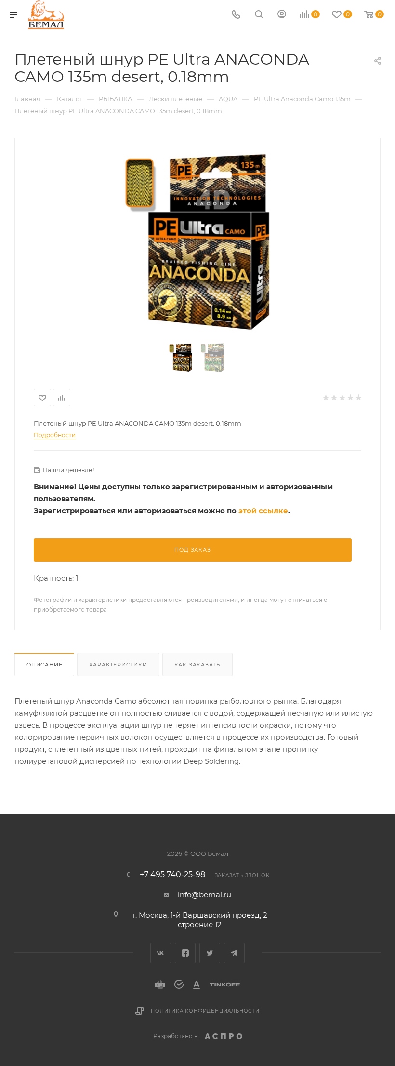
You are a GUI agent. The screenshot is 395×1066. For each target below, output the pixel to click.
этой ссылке (263, 510)
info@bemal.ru (204, 894)
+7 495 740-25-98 (172, 875)
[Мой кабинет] (281, 15)
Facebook (185, 953)
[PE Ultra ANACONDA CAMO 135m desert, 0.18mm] (198, 242)
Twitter (209, 953)
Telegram (234, 953)
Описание (44, 664)
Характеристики (118, 664)
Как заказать (197, 664)
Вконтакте (160, 953)
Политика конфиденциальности (205, 1011)
